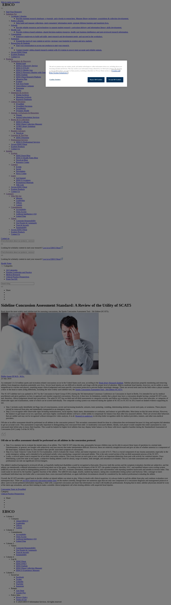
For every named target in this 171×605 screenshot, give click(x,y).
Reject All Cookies (96, 79)
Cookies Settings (54, 79)
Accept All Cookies (115, 79)
